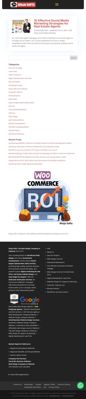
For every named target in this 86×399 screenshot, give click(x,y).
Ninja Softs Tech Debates (18, 89)
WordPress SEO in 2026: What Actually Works (25, 164)
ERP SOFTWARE (14, 82)
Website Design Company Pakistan (21, 317)
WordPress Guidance (16, 134)
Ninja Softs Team (42, 30)
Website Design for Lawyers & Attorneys (62, 282)
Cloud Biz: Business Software (20, 361)
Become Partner (53, 288)
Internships (28, 384)
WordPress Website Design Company (22, 323)
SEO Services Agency (31, 312)
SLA (44, 387)
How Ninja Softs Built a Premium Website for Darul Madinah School (34, 147)
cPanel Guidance (15, 75)
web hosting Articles (16, 120)
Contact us (17, 384)
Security (12, 106)
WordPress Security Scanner (57, 292)
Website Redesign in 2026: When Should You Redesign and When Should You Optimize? (42, 153)
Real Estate (13, 99)
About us (50, 252)
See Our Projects (53, 255)
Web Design (13, 116)
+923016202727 (67, 396)
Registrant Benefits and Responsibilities (25, 352)
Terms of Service (63, 384)
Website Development (17, 123)
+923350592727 (54, 396)
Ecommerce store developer (27, 325)
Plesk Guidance (14, 96)
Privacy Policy (54, 387)
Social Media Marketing (47, 33)
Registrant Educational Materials (22, 348)
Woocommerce (14, 130)
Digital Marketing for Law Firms (20, 336)
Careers (38, 384)
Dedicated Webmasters (56, 262)
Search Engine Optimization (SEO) (21, 103)
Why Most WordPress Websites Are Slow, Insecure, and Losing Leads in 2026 (37, 157)
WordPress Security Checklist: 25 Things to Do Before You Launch (33, 150)
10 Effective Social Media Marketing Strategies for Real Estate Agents (51, 23)
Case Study (13, 71)
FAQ (48, 248)
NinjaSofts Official (15, 92)
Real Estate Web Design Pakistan (21, 306)
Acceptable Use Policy (32, 387)
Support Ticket (49, 384)
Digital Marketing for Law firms (20, 78)
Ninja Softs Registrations (19, 374)
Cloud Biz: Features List (56, 285)
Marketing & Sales (15, 85)
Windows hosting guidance (19, 127)
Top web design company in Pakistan (22, 331)
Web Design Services (55, 259)
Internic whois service (18, 355)
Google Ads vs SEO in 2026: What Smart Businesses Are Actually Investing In (37, 160)
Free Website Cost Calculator (19, 367)
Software (12, 113)
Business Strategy (15, 68)
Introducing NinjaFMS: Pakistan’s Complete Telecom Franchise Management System (40, 143)
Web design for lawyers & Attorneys (22, 333)
